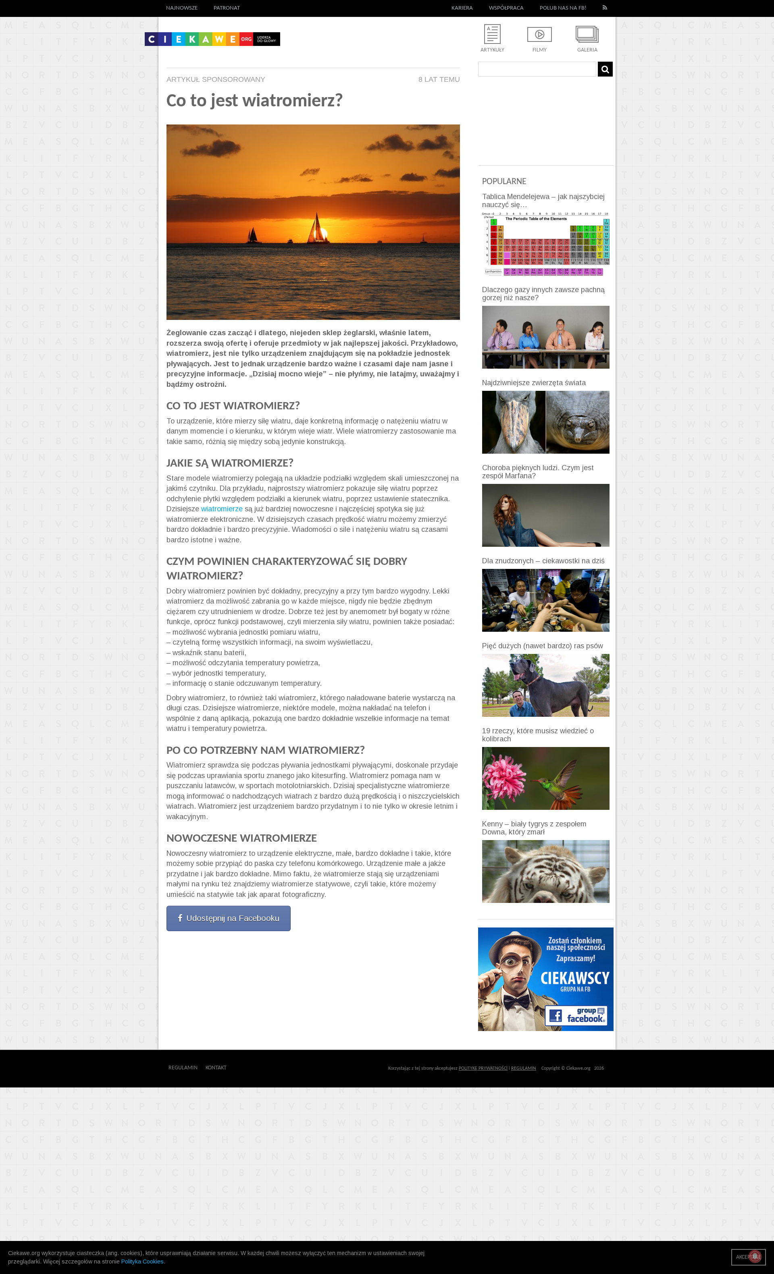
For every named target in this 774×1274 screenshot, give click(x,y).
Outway (245, 1068)
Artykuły (492, 50)
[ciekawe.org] (212, 42)
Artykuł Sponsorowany (215, 79)
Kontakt (216, 1068)
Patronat (227, 8)
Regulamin (183, 1068)
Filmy (540, 50)
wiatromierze (222, 509)
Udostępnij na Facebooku (232, 918)
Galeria (587, 50)
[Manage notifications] (755, 1256)
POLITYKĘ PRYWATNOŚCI (483, 1068)
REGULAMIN (523, 1068)
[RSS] (605, 8)
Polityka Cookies (142, 1261)
